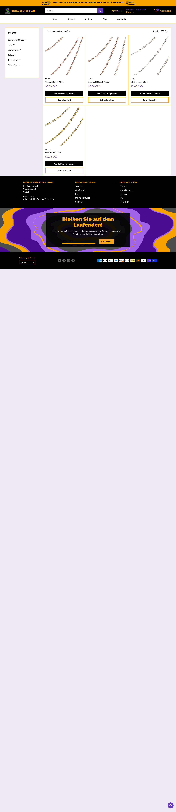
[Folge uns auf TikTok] (73, 260)
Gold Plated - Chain (53, 152)
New (54, 19)
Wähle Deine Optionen (64, 93)
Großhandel (80, 190)
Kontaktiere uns (127, 190)
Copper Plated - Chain (54, 82)
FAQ (121, 198)
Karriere (123, 194)
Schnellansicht (64, 100)
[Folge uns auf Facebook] (59, 260)
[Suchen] (100, 10)
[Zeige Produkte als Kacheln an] (162, 31)
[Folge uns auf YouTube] (68, 260)
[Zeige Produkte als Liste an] (166, 31)
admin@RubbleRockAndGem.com (38, 199)
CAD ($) (23, 262)
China (47, 79)
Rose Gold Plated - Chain (98, 82)
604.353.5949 (29, 196)
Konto (129, 12)
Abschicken (106, 241)
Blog (105, 19)
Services (88, 19)
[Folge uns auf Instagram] (64, 260)
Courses (79, 201)
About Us (121, 19)
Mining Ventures (82, 198)
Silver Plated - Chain (139, 82)
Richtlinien (124, 201)
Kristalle (71, 19)
